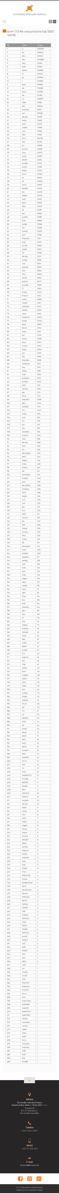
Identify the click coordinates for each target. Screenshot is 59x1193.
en (54, 21)
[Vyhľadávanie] (50, 21)
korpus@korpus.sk (29, 1165)
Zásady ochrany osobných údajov (29, 1190)
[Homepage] (29, 9)
